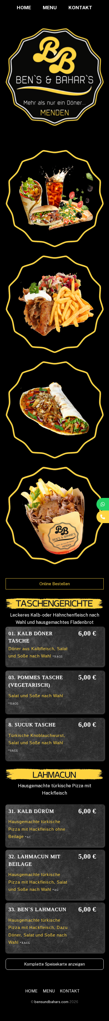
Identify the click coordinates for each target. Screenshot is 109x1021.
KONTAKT (80, 7)
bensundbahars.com (51, 1002)
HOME (24, 7)
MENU (50, 7)
